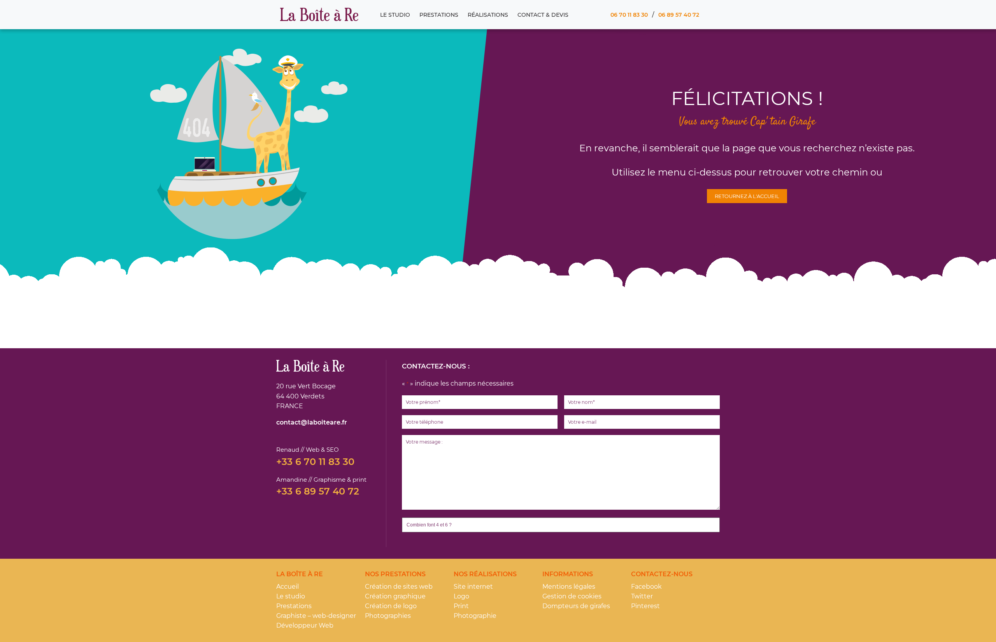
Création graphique (395, 596)
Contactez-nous (662, 574)
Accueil (287, 586)
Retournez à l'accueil (747, 196)
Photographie (475, 615)
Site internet (473, 586)
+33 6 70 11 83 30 (315, 462)
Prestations (438, 14)
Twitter (642, 596)
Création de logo (391, 606)
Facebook (646, 586)
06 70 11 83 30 (629, 14)
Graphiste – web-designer (316, 615)
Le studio (395, 14)
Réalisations (488, 14)
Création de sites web (399, 586)
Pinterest (645, 606)
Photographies (388, 615)
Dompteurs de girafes (576, 606)
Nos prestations (395, 574)
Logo (461, 596)
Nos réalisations (485, 574)
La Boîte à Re (319, 15)
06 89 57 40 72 (678, 14)
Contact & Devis (542, 14)
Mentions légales (568, 586)
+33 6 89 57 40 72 (317, 491)
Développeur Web (304, 625)
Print (461, 606)
